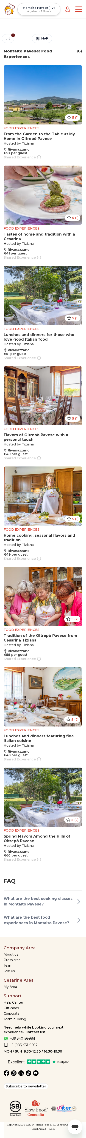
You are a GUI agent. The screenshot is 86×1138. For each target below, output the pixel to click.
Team (8, 965)
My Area (10, 987)
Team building (15, 1019)
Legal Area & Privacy (43, 1128)
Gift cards (11, 1008)
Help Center (13, 1002)
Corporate (11, 1013)
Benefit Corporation (67, 1124)
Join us (9, 971)
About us (11, 954)
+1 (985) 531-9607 (24, 1045)
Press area (12, 960)
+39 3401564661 (22, 1038)
